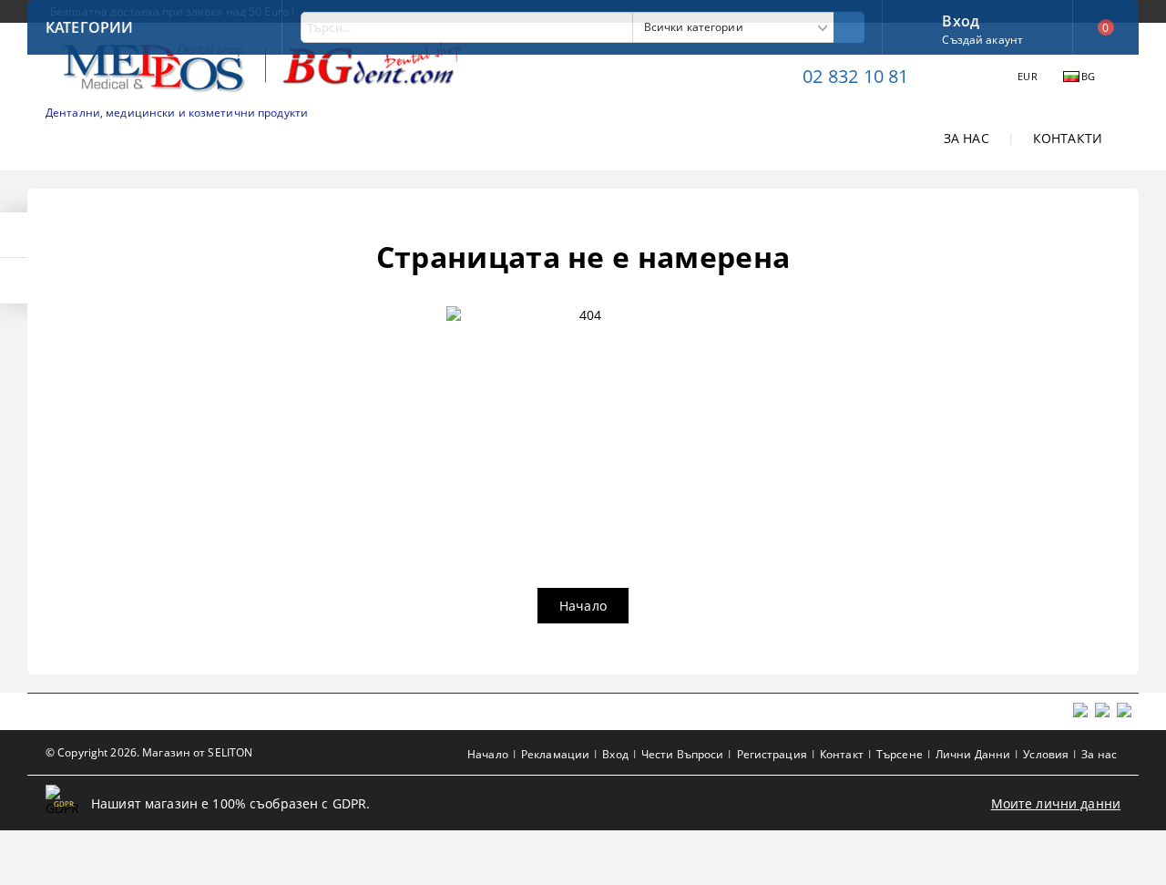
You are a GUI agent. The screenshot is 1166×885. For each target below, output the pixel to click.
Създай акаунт (982, 39)
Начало (583, 605)
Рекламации (555, 754)
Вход (960, 19)
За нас (1099, 754)
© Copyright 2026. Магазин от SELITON (149, 752)
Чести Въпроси (682, 754)
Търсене (899, 754)
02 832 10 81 (855, 76)
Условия (1046, 754)
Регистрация (772, 754)
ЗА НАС (966, 138)
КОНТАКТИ (1067, 138)
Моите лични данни (1055, 803)
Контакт (842, 754)
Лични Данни (973, 754)
